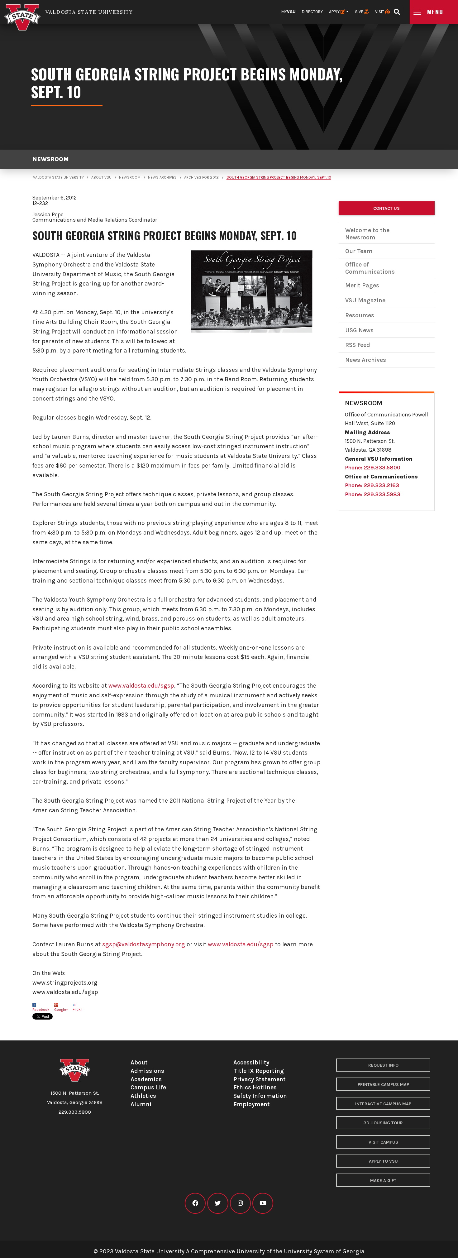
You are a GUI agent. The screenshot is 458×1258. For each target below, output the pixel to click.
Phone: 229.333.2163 (372, 485)
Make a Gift (383, 1180)
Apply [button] (335, 11)
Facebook (41, 1009)
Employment (251, 1104)
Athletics (143, 1096)
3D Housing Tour (383, 1123)
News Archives (162, 177)
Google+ (61, 1009)
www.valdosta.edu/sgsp (141, 685)
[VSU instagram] (240, 1203)
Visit (380, 11)
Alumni (141, 1104)
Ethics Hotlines (255, 1087)
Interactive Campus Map (383, 1104)
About (139, 1062)
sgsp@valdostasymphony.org (143, 944)
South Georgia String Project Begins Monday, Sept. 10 (279, 177)
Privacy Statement (259, 1079)
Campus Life (148, 1087)
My (288, 11)
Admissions (147, 1071)
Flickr (77, 1009)
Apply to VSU (383, 1161)
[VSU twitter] (217, 1203)
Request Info (383, 1065)
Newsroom (50, 159)
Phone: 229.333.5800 (372, 467)
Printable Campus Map (383, 1084)
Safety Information (260, 1096)
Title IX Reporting (258, 1071)
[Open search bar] (397, 10)
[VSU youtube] (262, 1203)
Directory (312, 11)
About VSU (101, 177)
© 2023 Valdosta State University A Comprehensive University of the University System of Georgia (229, 1251)
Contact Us (386, 208)
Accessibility (251, 1062)
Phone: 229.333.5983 (372, 494)
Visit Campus (383, 1142)
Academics (146, 1079)
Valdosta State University (58, 177)
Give (359, 11)
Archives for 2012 (201, 177)
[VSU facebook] (195, 1203)
